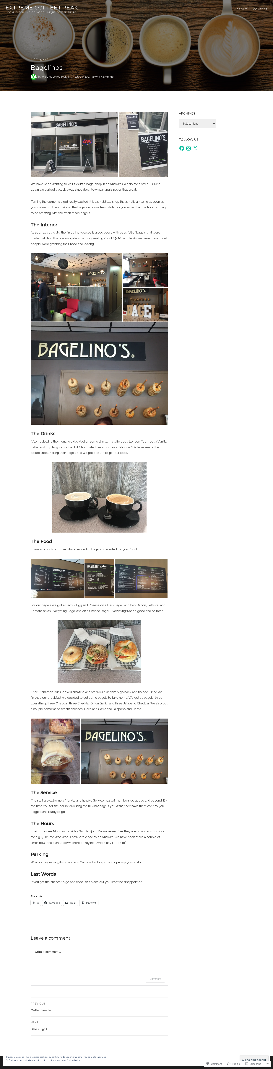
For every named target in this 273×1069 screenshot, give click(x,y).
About (242, 9)
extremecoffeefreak (54, 76)
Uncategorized (80, 76)
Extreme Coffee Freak (42, 7)
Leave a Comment (102, 76)
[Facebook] (182, 148)
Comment (155, 978)
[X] (195, 148)
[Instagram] (188, 148)
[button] (74, 144)
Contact (260, 9)
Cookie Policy (73, 1060)
